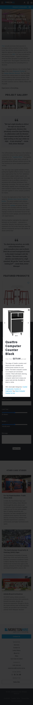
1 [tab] (16, 335)
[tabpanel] (16, 323)
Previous (5, 323)
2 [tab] (17, 335)
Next (28, 323)
